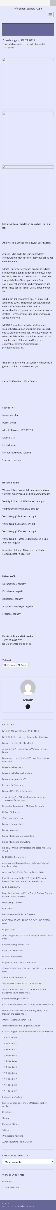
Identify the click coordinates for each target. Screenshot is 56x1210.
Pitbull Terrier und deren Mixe (16, 1019)
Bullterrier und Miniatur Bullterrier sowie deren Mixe (27, 1004)
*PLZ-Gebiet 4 (9, 1061)
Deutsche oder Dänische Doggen (18, 914)
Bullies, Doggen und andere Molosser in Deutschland (28, 1031)
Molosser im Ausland (12, 1096)
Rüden (5, 1118)
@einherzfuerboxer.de (18, 643)
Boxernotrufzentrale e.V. (14, 779)
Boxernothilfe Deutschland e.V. (17, 773)
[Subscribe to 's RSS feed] (3, 2)
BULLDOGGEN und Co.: (14, 857)
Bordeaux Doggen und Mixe (15, 944)
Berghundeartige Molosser (15, 998)
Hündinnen (7, 1112)
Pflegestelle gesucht (12, 1135)
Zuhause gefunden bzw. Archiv (32, 44)
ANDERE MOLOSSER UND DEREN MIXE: (22, 983)
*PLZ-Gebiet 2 (9, 1049)
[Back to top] (49, 1203)
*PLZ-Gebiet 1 (9, 1043)
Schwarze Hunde (10, 1187)
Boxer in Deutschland (12, 824)
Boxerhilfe (7, 1181)
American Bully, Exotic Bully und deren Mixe (23, 872)
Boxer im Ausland (10, 830)
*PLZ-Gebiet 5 (9, 1067)
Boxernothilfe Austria (12, 767)
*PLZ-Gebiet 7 (9, 1079)
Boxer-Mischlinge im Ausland (16, 841)
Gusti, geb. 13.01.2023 (29, 26)
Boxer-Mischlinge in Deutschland (18, 835)
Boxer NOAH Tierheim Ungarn (17, 791)
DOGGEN (7, 908)
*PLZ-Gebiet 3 (9, 1055)
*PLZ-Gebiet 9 (9, 1091)
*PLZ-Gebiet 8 (9, 1085)
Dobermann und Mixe (12, 956)
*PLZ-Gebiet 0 (9, 1037)
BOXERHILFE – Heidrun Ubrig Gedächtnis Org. (25, 737)
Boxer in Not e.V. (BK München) (17, 743)
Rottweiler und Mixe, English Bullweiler (21, 1025)
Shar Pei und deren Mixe (14, 977)
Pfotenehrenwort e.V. (12, 818)
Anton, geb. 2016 (26, 32)
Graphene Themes (26, 1206)
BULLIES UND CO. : (11, 887)
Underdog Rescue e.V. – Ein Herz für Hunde (23, 806)
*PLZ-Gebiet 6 (9, 1073)
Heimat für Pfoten (11, 812)
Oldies (5, 1129)
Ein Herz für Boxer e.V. (13, 785)
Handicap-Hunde (10, 1124)
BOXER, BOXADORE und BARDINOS (20, 731)
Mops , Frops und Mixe (13, 902)
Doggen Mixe (8, 929)
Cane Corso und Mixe (12, 950)
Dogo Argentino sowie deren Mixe (19, 962)
